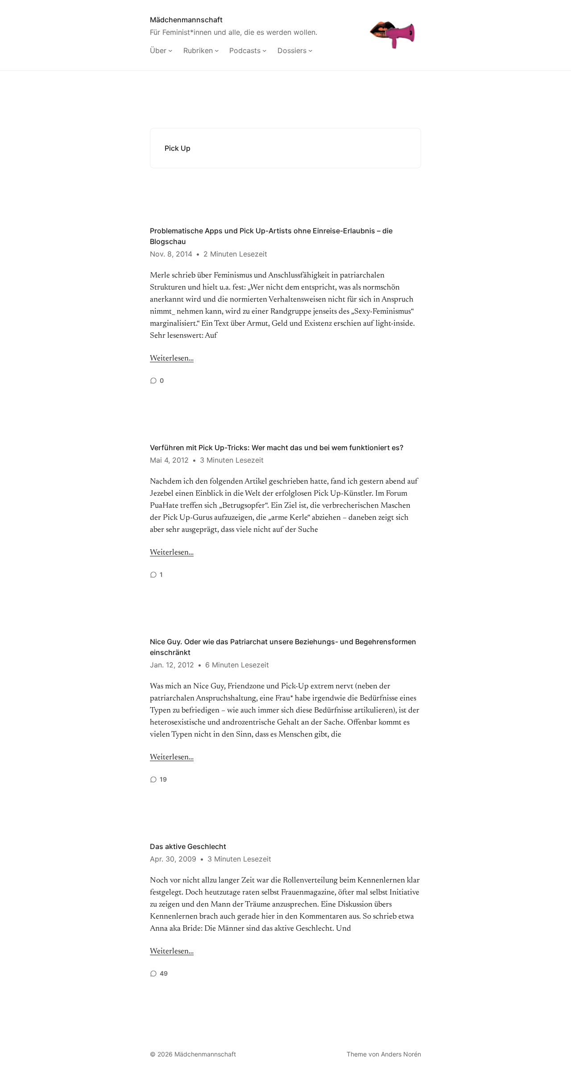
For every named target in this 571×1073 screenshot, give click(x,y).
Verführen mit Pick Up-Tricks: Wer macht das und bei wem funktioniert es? (276, 447)
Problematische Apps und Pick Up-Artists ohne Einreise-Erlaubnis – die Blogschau (271, 236)
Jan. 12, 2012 (172, 664)
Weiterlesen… (172, 359)
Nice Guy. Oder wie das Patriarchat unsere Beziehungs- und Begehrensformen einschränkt (283, 647)
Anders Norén (401, 1054)
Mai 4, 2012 (169, 460)
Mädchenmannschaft (186, 19)
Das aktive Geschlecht (188, 846)
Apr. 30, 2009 (173, 858)
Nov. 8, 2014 (171, 253)
